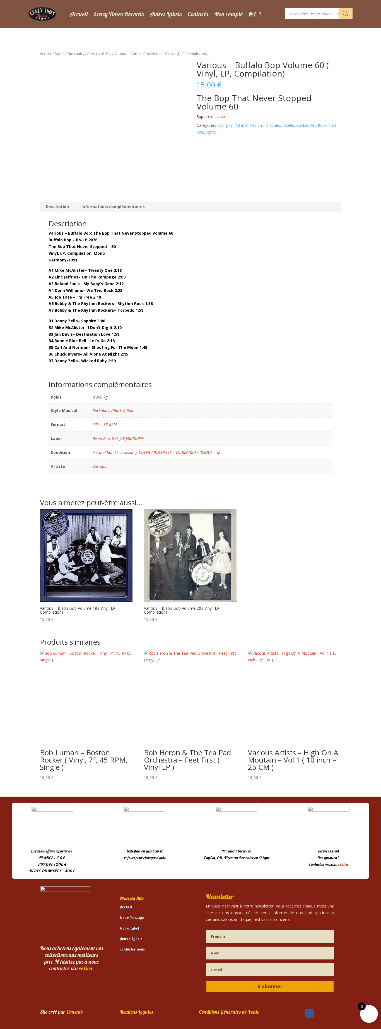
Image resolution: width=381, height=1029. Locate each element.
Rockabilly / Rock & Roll (113, 410)
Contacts (198, 14)
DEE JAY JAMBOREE (128, 438)
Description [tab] (57, 206)
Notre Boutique (131, 917)
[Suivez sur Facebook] (309, 1013)
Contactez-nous (132, 949)
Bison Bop (101, 438)
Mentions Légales (136, 1012)
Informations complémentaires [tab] (113, 206)
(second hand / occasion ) (115, 452)
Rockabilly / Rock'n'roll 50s (89, 53)
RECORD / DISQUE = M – (202, 452)
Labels (288, 125)
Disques (273, 125)
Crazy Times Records (119, 14)
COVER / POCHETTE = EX (159, 452)
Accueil (79, 14)
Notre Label (129, 928)
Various (99, 466)
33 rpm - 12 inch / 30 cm (241, 125)
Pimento (74, 1012)
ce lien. (86, 968)
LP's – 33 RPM (105, 424)
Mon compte (228, 14)
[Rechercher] (346, 13)
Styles (60, 53)
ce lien (343, 864)
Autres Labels (166, 14)
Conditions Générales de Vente (229, 1012)
